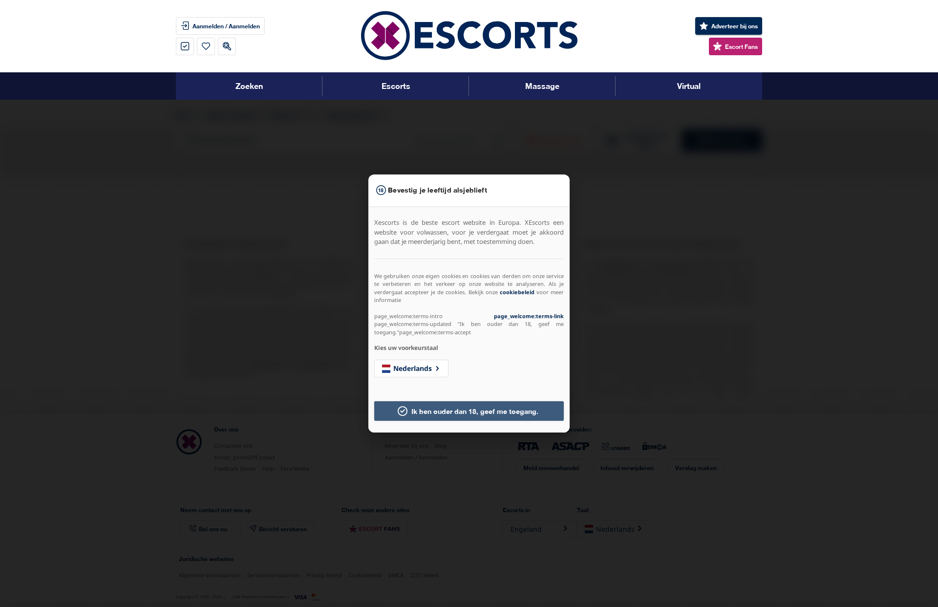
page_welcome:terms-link (529, 316)
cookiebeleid (517, 292)
